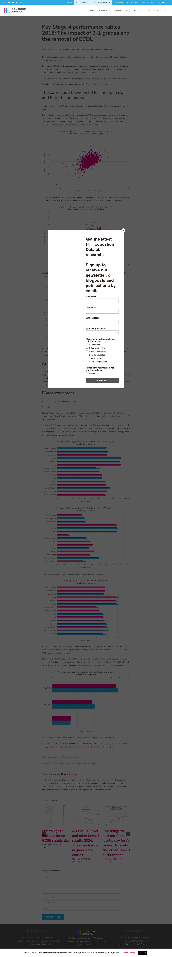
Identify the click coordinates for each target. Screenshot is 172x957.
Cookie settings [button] (129, 952)
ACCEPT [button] (143, 953)
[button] (165, 10)
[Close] (123, 230)
